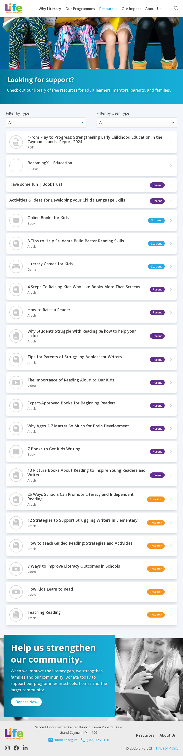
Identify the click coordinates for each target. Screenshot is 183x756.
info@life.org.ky (65, 740)
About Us (153, 8)
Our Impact (131, 8)
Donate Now (26, 701)
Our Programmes (80, 8)
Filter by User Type (113, 113)
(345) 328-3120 (98, 740)
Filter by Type (17, 113)
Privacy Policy (167, 748)
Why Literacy (50, 8)
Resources (108, 8)
